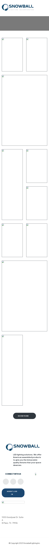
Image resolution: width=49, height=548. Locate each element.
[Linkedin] (13, 482)
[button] (46, 6)
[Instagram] (21, 482)
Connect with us (13, 474)
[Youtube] (6, 482)
